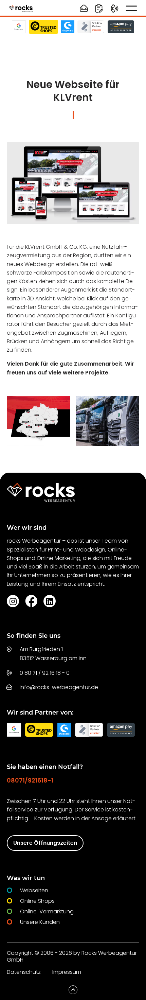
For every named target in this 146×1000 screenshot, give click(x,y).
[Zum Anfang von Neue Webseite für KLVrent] (73, 990)
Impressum (66, 972)
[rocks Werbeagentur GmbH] (21, 8)
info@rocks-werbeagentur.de (59, 687)
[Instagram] (13, 601)
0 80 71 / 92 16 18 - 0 (45, 673)
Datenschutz (24, 972)
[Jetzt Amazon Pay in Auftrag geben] (121, 26)
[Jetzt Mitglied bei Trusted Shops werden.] (43, 27)
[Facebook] (31, 601)
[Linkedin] (49, 601)
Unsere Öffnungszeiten (45, 843)
